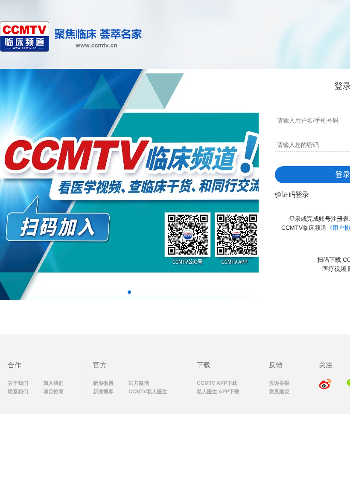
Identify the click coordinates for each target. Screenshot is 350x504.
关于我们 (18, 383)
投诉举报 (279, 383)
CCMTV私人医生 (147, 392)
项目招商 (53, 392)
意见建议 (279, 392)
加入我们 (53, 383)
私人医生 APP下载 (218, 392)
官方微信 (138, 383)
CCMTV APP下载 (217, 383)
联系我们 (18, 392)
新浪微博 (103, 383)
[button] (129, 292)
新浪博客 (103, 392)
